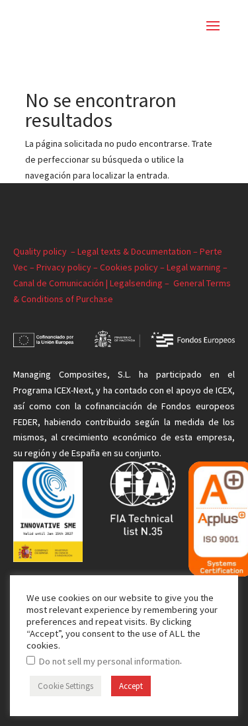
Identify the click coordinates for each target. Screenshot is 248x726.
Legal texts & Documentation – (138, 251)
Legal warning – (197, 267)
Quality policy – (45, 251)
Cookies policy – (133, 267)
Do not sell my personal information (109, 661)
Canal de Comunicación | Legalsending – (93, 283)
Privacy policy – (68, 267)
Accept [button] (131, 686)
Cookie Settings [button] (65, 686)
